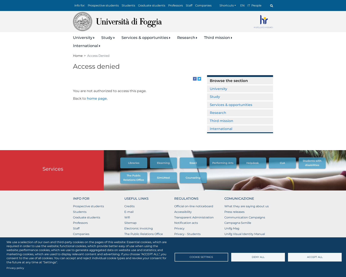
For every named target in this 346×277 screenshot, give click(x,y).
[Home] (117, 21)
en (242, 5)
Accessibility (183, 212)
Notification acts (186, 223)
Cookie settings (201, 257)
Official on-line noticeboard (193, 206)
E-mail (129, 212)
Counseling (193, 177)
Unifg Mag (231, 228)
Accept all (315, 257)
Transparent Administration (194, 217)
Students (128, 5)
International (85, 45)
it (248, 5)
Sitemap (130, 223)
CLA (282, 163)
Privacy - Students (187, 234)
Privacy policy (15, 268)
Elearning (163, 163)
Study (106, 37)
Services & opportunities (144, 37)
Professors (175, 5)
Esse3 (193, 163)
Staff (189, 5)
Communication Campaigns (244, 217)
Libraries (133, 163)
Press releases (234, 212)
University (82, 37)
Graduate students (151, 5)
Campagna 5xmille (237, 223)
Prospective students (103, 5)
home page (97, 98)
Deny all (258, 257)
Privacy (179, 228)
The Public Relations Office (143, 234)
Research (186, 37)
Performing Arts (222, 163)
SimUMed (163, 177)
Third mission (217, 37)
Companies (203, 5)
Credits (129, 206)
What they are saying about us (246, 206)
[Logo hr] (263, 21)
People (256, 5)
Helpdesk (252, 163)
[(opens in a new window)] (195, 78)
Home (78, 55)
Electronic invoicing (138, 228)
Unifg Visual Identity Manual (244, 234)
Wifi (127, 217)
